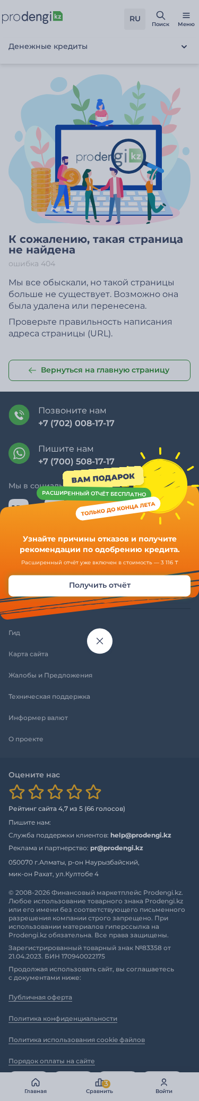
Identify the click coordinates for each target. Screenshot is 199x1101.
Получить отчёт (100, 585)
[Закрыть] (100, 641)
